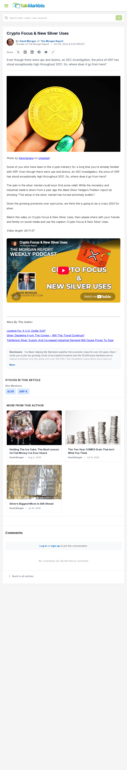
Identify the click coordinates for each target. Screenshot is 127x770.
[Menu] (6, 5)
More (12, 364)
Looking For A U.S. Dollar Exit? (26, 330)
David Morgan (28, 41)
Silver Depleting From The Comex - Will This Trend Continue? (46, 335)
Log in (43, 545)
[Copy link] (53, 52)
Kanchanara (26, 158)
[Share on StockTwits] (25, 52)
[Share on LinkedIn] (32, 52)
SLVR (10, 391)
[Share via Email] (46, 52)
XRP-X (23, 391)
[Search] (119, 17)
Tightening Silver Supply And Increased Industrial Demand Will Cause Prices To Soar (60, 340)
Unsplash (44, 158)
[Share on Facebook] (39, 52)
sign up (55, 545)
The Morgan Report (52, 41)
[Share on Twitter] (18, 52)
